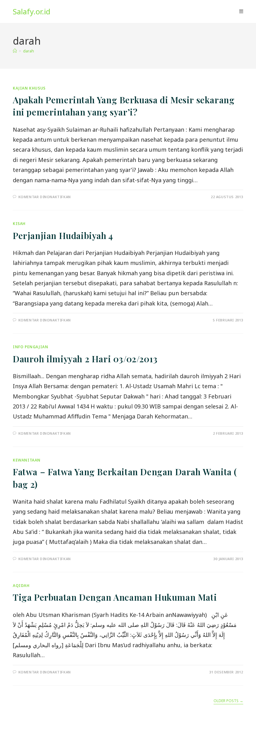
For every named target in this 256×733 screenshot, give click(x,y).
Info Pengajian (30, 346)
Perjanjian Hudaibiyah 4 (63, 235)
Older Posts (228, 701)
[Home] (15, 51)
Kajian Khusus (29, 88)
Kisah (19, 223)
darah (28, 51)
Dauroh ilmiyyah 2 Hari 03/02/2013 (85, 358)
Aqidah (21, 585)
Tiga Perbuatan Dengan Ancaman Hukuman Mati (115, 597)
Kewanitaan (27, 460)
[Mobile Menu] (241, 11)
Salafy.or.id (31, 11)
